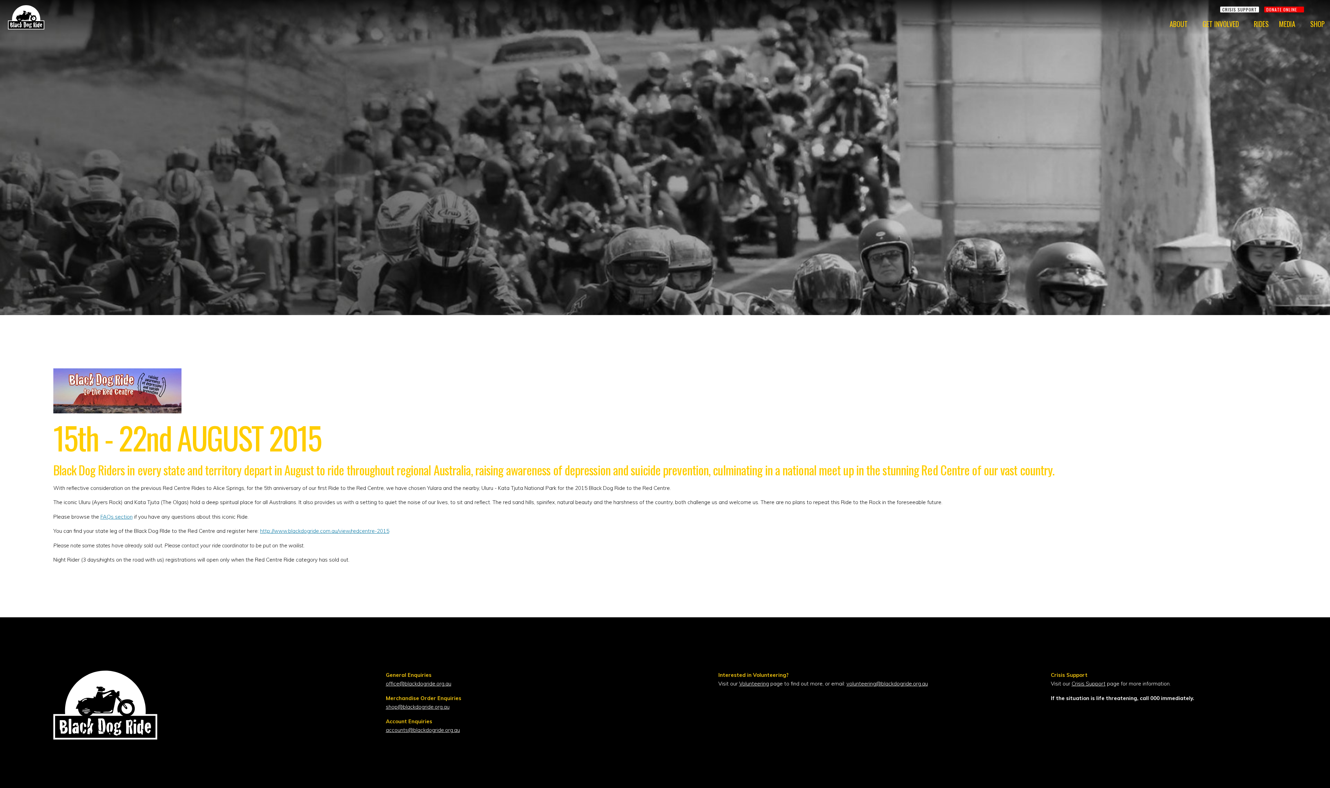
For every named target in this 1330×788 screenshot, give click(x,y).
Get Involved (1221, 24)
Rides (1261, 24)
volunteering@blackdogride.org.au (887, 683)
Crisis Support (1089, 683)
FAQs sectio (115, 516)
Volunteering (754, 683)
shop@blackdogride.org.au (418, 707)
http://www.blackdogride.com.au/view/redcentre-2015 (324, 531)
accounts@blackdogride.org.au (423, 730)
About (1179, 24)
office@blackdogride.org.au (418, 683)
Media (1287, 24)
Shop (1317, 24)
